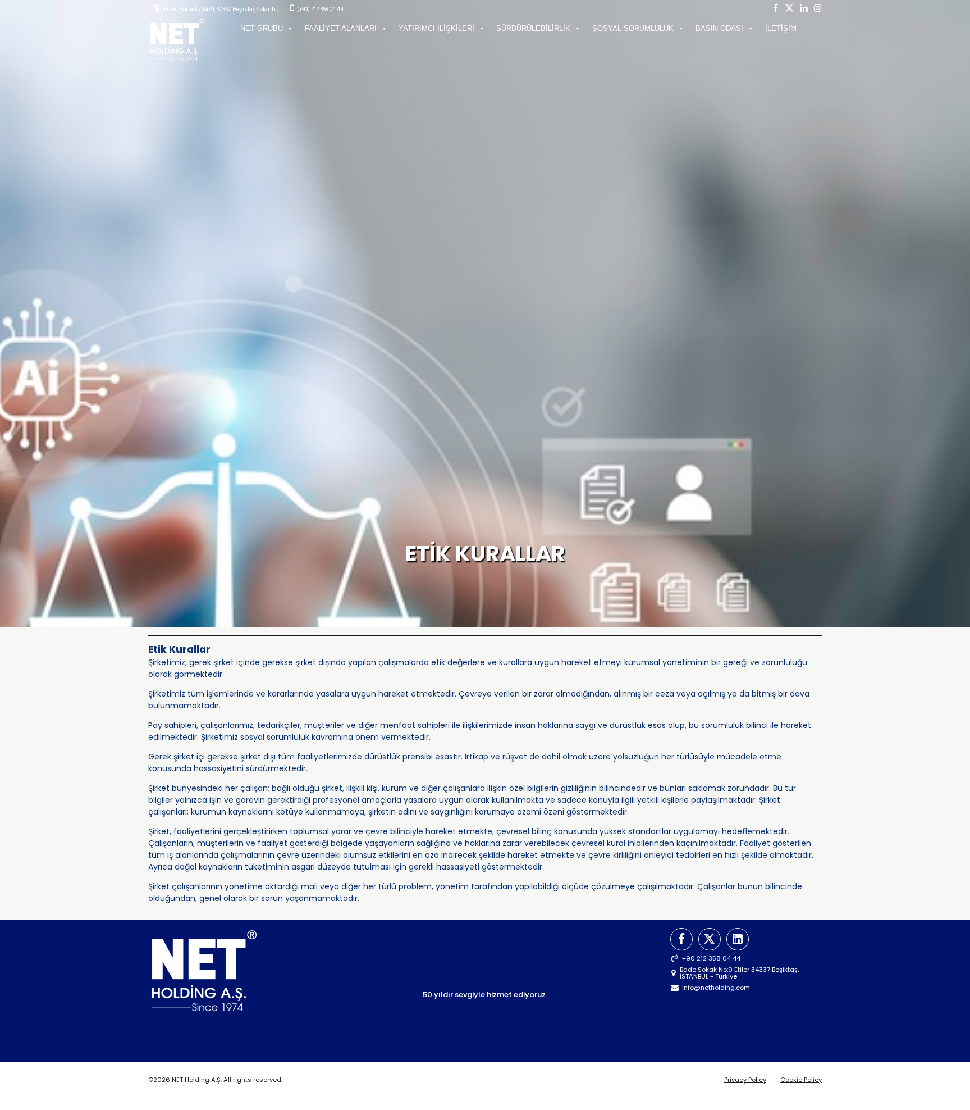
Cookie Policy (801, 1079)
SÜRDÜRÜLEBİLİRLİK (533, 28)
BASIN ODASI (719, 28)
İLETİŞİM (781, 28)
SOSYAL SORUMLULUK (633, 28)
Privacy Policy (745, 1079)
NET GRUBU (261, 28)
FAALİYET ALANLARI (341, 28)
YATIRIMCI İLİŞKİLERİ (436, 28)
